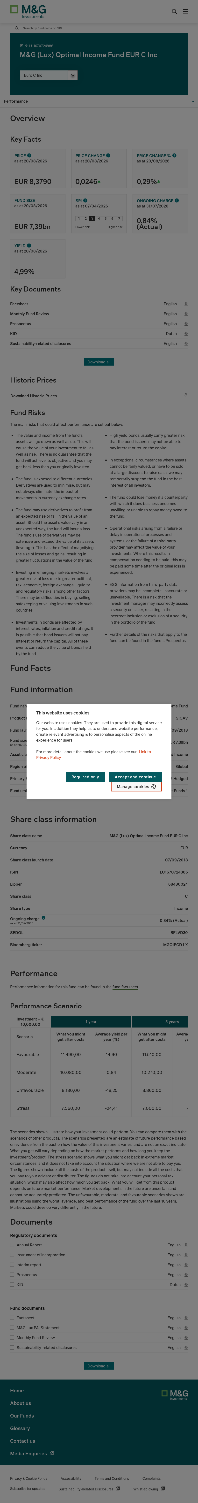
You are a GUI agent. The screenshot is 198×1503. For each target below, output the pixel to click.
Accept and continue (135, 777)
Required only (85, 777)
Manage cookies (133, 786)
